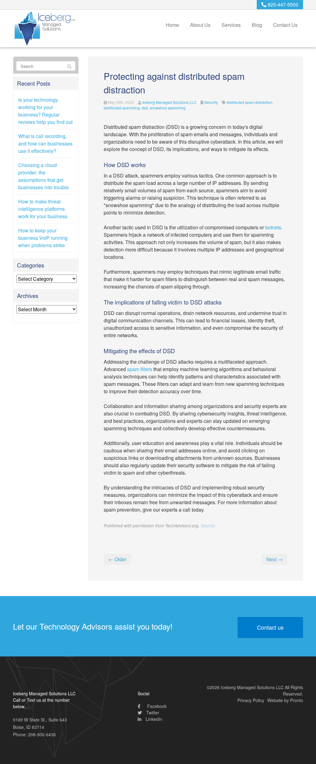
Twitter (152, 712)
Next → (274, 559)
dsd (145, 107)
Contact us (270, 627)
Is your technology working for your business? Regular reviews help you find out (45, 110)
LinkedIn (153, 719)
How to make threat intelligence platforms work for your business (42, 209)
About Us (200, 24)
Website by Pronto (285, 700)
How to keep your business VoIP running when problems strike (43, 238)
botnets (273, 227)
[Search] (69, 66)
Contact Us (285, 24)
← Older (117, 559)
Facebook (156, 706)
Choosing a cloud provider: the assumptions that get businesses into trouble (43, 176)
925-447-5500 (282, 4)
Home (172, 24)
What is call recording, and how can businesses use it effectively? (45, 143)
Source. (208, 526)
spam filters (139, 369)
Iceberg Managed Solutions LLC (169, 102)
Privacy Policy (250, 700)
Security (211, 102)
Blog (257, 24)
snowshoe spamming (167, 107)
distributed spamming (122, 107)
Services (231, 24)
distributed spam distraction (249, 102)
